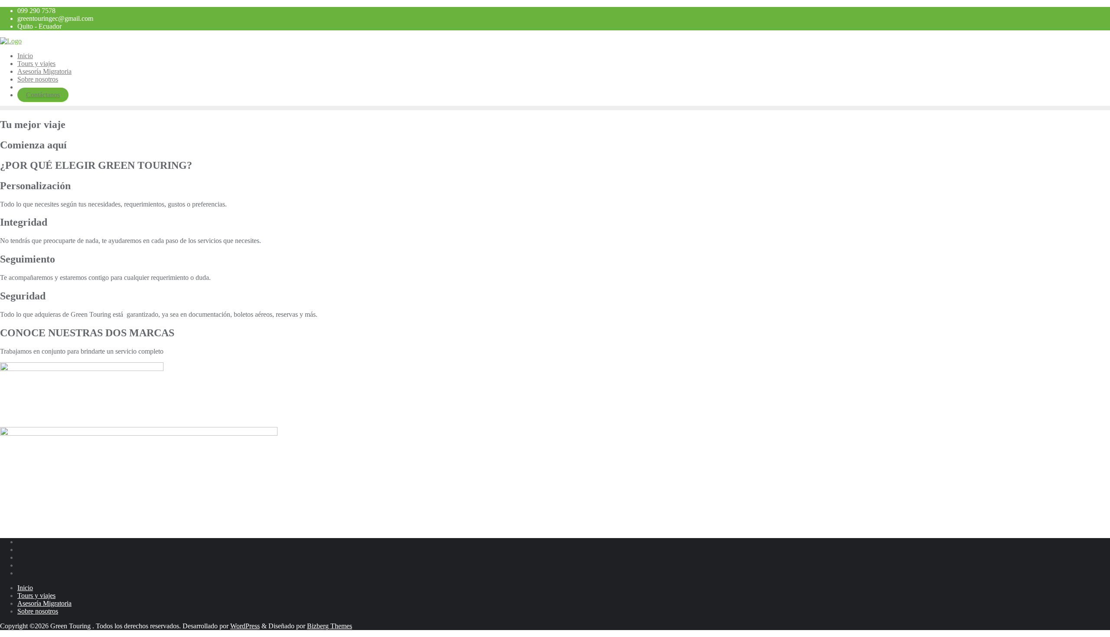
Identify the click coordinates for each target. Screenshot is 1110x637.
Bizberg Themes (329, 626)
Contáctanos (43, 95)
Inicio (25, 587)
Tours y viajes (36, 595)
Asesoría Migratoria (44, 603)
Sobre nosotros (37, 611)
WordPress (245, 626)
